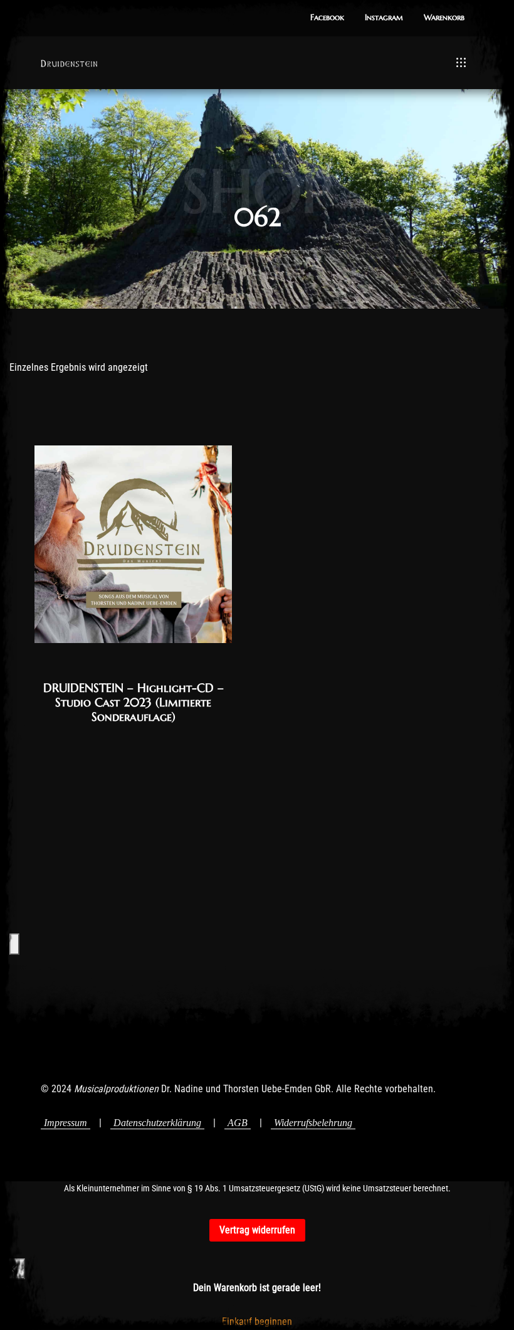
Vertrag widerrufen (257, 1230)
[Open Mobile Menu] (461, 63)
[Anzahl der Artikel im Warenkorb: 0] (14, 944)
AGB (238, 1122)
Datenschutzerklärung (157, 1122)
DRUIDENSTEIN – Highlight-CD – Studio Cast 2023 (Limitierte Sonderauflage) (133, 702)
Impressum (65, 1122)
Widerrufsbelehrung (313, 1122)
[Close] (12, 1268)
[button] (327, 18)
